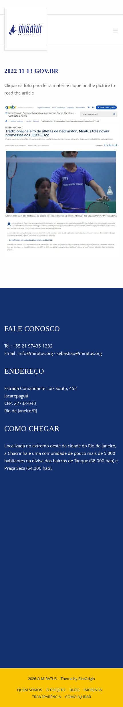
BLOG (74, 689)
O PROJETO (55, 689)
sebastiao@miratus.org (79, 353)
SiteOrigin (86, 678)
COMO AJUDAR (78, 696)
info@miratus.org (36, 353)
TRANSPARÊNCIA (46, 696)
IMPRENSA (93, 689)
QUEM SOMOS (29, 689)
